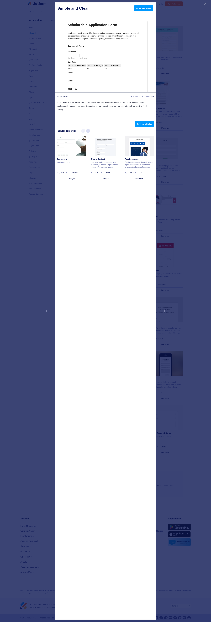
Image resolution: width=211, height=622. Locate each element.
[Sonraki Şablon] (164, 311)
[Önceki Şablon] (47, 311)
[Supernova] (71, 146)
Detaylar (71, 178)
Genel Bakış (62, 97)
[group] (71, 158)
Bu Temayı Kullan (143, 8)
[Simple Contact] (105, 146)
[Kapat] (205, 3)
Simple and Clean (74, 8)
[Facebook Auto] (139, 146)
